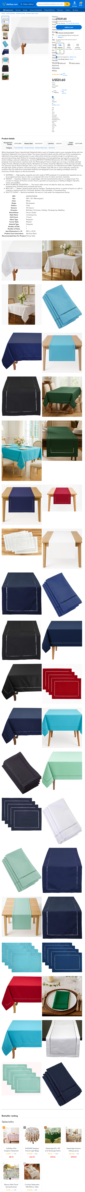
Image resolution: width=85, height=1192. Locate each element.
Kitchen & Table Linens (32, 13)
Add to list (63, 63)
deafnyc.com (56, 105)
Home (3, 13)
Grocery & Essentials (36, 10)
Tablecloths (52, 148)
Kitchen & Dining (20, 13)
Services (18, 10)
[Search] (67, 4)
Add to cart (69, 27)
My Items (75, 10)
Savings (25, 10)
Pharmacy (60, 10)
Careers (68, 10)
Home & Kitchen (10, 13)
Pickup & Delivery (49, 10)
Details (71, 59)
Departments (9, 10)
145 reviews (65, 74)
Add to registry (75, 63)
